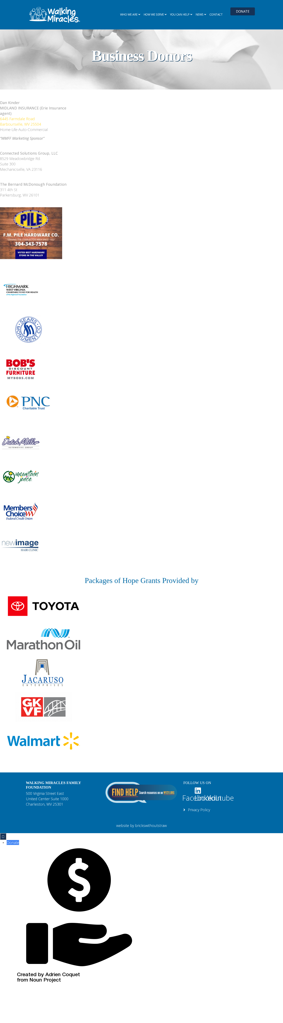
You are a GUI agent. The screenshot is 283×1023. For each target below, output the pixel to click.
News (199, 14)
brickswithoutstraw (151, 825)
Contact (216, 14)
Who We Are (129, 14)
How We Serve (154, 14)
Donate (242, 11)
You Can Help (180, 14)
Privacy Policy (198, 809)
